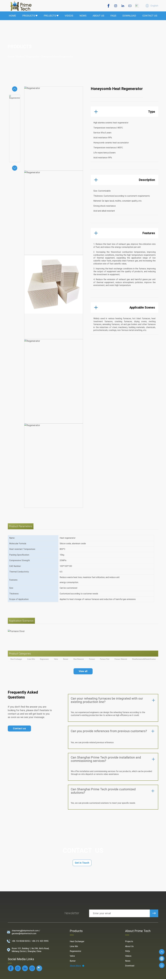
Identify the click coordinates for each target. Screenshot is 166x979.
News (127, 961)
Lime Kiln (74, 946)
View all (83, 671)
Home (11, 56)
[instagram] (116, 6)
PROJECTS (50, 15)
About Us (129, 946)
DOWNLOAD (129, 15)
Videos (128, 956)
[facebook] (108, 6)
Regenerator (32, 56)
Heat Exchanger (77, 941)
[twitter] (137, 6)
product (20, 56)
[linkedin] (123, 6)
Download (129, 965)
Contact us (19, 728)
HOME (12, 15)
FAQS (113, 15)
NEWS (82, 15)
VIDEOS (69, 15)
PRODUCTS (28, 15)
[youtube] (130, 6)
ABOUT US (98, 15)
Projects (129, 941)
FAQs (127, 951)
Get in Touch (82, 862)
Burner (73, 961)
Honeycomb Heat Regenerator (57, 56)
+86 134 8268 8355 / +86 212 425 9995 (30, 941)
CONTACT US (149, 15)
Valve (72, 956)
